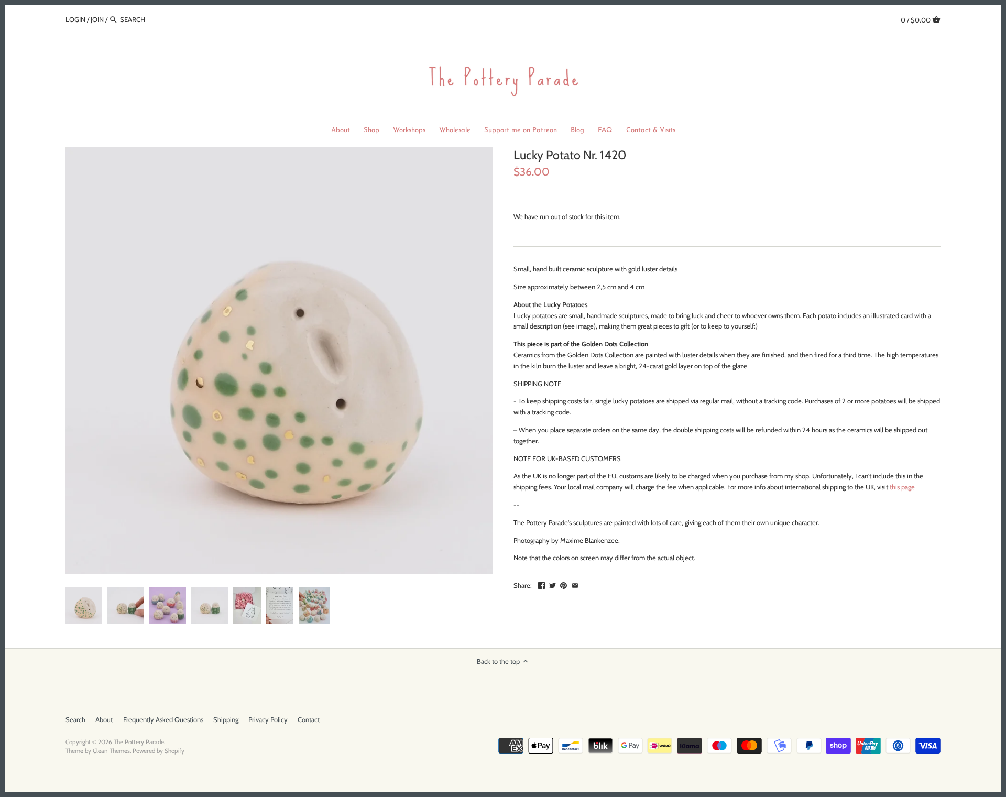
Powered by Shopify (158, 751)
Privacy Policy (268, 719)
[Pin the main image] (563, 584)
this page (902, 487)
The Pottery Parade (139, 742)
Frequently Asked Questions (163, 719)
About (104, 719)
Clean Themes (111, 751)
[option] (83, 605)
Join (97, 19)
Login (75, 19)
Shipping (225, 719)
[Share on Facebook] (541, 584)
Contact (309, 719)
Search (75, 719)
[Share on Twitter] (552, 584)
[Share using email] (575, 584)
